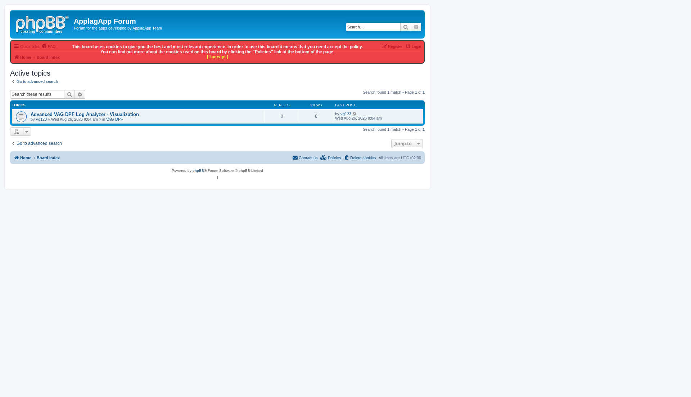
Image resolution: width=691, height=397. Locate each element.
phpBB (198, 171)
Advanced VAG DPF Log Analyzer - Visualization (85, 114)
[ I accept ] (217, 56)
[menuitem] (360, 157)
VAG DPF (114, 119)
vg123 (41, 119)
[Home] (43, 23)
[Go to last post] (354, 114)
